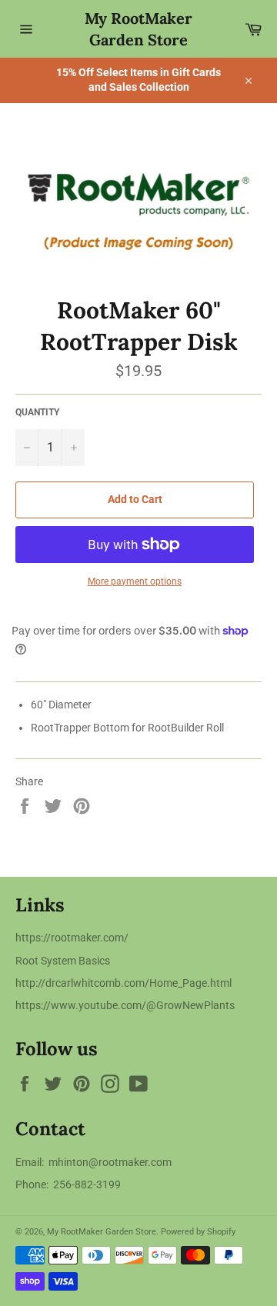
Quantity (37, 412)
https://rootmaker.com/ (71, 937)
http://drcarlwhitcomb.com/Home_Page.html (123, 983)
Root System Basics (62, 961)
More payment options (135, 581)
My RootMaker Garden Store (138, 28)
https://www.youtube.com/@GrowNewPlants (125, 1005)
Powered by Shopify (198, 1232)
